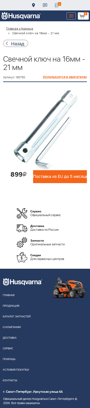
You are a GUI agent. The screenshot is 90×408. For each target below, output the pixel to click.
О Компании (12, 327)
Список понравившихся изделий (56, 5)
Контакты (45, 5)
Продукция (11, 306)
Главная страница (19, 29)
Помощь (9, 359)
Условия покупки (16, 370)
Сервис (8, 349)
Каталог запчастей (17, 317)
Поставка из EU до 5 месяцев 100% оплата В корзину (60, 177)
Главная (8, 295)
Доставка (33, 5)
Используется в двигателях (65, 77)
